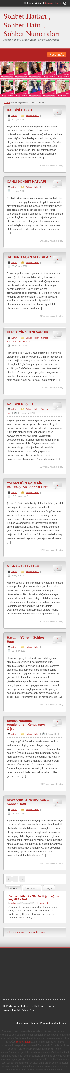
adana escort (14, 955)
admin (14, 115)
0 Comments (43, 903)
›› (22, 879)
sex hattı (20, 979)
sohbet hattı (13, 960)
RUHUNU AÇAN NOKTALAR (29, 257)
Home (7, 102)
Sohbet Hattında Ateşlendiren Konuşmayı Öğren (26, 725)
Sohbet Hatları (32, 115)
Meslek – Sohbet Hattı (23, 566)
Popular (13, 888)
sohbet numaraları (16, 932)
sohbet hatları (21, 964)
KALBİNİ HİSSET (20, 110)
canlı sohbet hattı (36, 932)
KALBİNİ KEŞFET (20, 404)
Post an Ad (56, 54)
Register (48, 3)
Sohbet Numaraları (22, 342)
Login (58, 3)
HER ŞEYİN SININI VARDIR (27, 332)
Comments (31, 888)
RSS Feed (64, 3)
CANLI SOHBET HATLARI (26, 181)
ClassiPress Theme (27, 1023)
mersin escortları (32, 984)
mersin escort (51, 984)
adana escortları (33, 955)
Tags (49, 888)
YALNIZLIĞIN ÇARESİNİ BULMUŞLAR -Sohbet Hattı (28, 485)
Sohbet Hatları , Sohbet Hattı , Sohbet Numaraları (32, 24)
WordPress (60, 1023)
